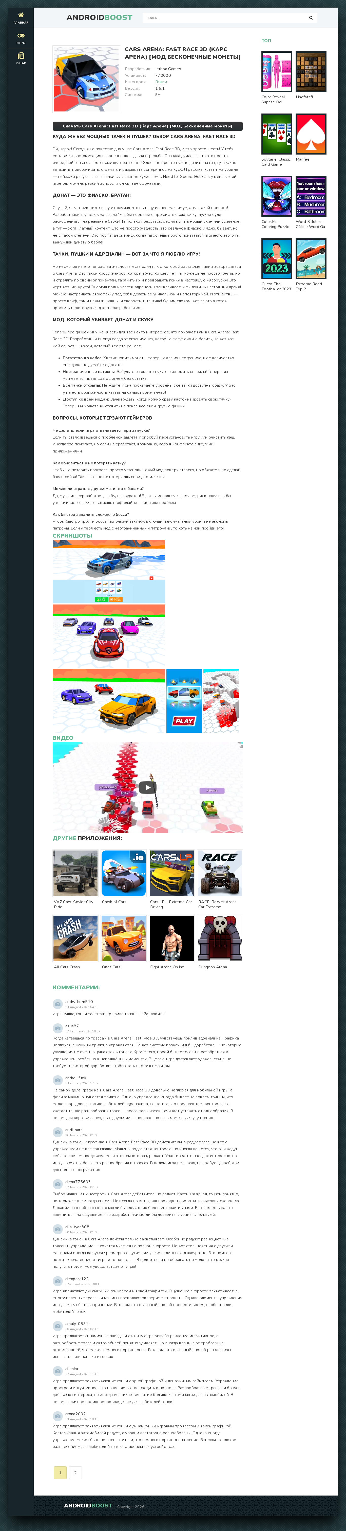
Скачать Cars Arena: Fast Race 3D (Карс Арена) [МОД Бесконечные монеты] (148, 126)
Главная (21, 23)
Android (99, 18)
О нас (21, 63)
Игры (21, 43)
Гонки (161, 82)
